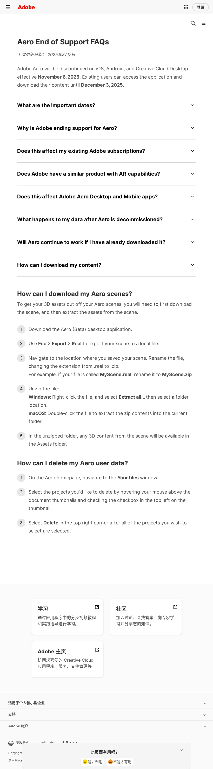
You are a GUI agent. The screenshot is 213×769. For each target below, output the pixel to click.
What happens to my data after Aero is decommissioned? (90, 219)
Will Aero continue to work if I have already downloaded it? (91, 242)
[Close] (181, 750)
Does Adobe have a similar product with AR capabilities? (88, 174)
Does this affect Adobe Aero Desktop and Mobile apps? (87, 196)
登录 (200, 7)
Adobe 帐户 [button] (18, 726)
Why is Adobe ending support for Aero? (67, 128)
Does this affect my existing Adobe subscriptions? (81, 151)
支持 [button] (12, 714)
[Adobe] (26, 7)
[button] (186, 7)
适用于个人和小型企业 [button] (26, 703)
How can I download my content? (59, 265)
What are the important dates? (56, 105)
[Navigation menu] (8, 7)
